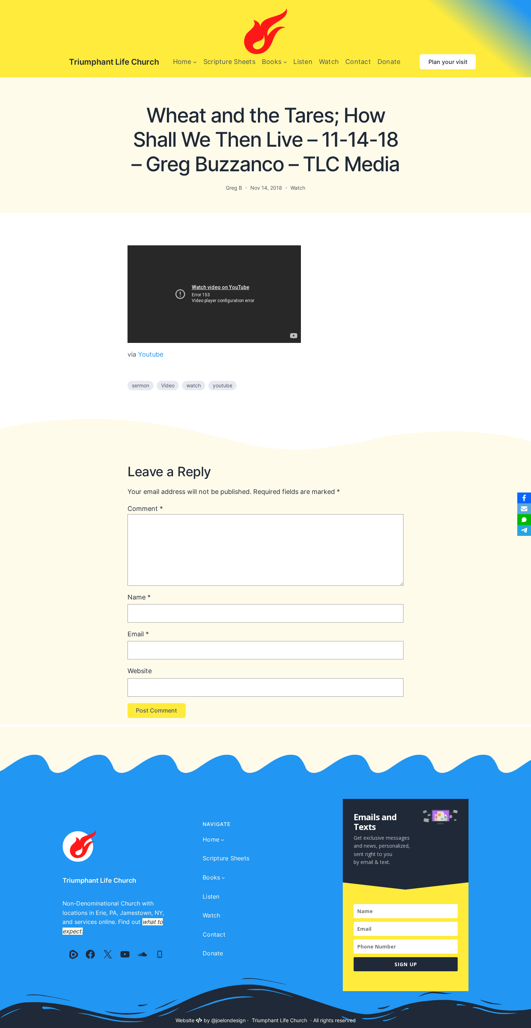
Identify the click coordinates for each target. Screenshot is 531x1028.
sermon (140, 385)
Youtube (150, 354)
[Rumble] (73, 954)
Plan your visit (447, 61)
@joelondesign (228, 1020)
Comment (145, 508)
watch (193, 385)
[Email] (524, 508)
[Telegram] (524, 530)
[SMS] (524, 519)
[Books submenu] (285, 62)
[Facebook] (90, 954)
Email (138, 634)
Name (139, 597)
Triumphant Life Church (114, 61)
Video (167, 385)
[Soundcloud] (142, 954)
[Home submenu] (195, 62)
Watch (297, 188)
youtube (222, 385)
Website (140, 671)
